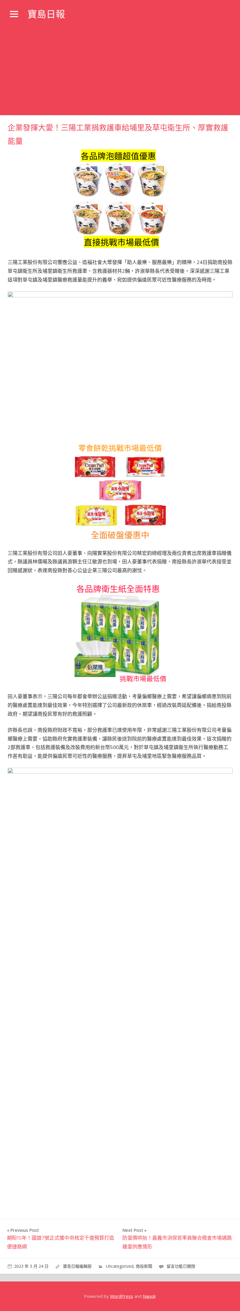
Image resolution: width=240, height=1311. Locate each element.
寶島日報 (46, 14)
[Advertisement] (120, 71)
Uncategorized (119, 1266)
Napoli (149, 1296)
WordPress (121, 1296)
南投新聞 (144, 1266)
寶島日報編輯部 (77, 1266)
